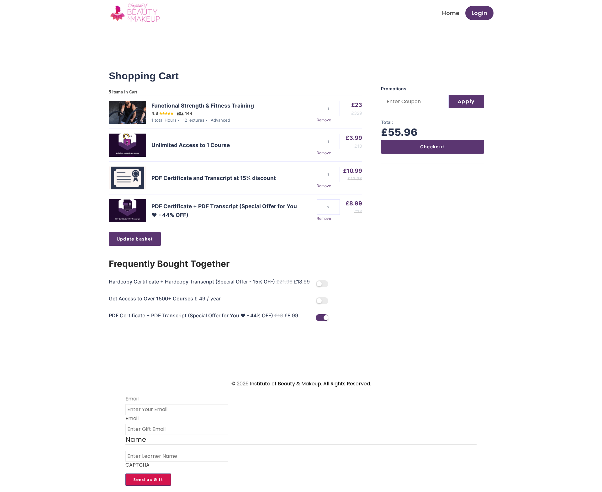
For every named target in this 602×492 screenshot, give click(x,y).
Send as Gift (148, 479)
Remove (324, 120)
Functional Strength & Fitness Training (202, 105)
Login (479, 13)
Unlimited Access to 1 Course (190, 145)
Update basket (135, 238)
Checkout (432, 146)
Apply (466, 101)
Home (450, 13)
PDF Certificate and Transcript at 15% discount (213, 178)
